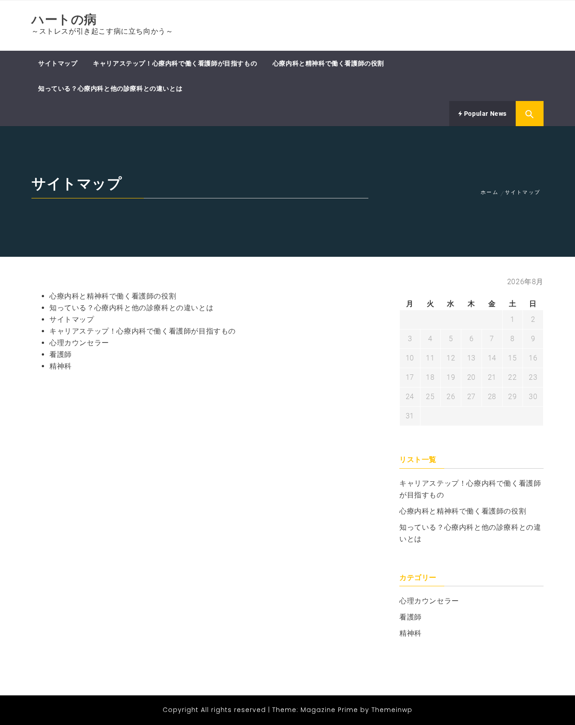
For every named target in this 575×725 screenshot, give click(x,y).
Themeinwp (392, 709)
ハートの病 (64, 19)
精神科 (60, 366)
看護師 (60, 354)
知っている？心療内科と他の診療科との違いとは (110, 88)
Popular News (484, 113)
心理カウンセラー (79, 342)
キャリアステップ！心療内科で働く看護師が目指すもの (175, 63)
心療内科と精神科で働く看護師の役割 (328, 63)
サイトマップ (58, 63)
